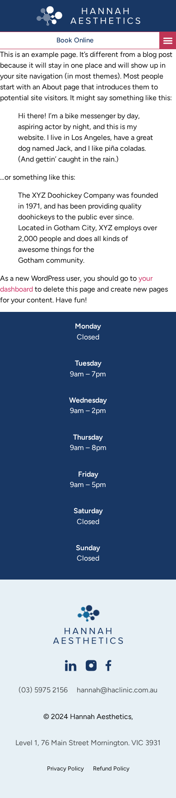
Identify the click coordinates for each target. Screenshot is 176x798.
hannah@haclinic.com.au (117, 690)
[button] (167, 40)
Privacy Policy (65, 768)
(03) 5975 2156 (43, 690)
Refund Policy (111, 768)
